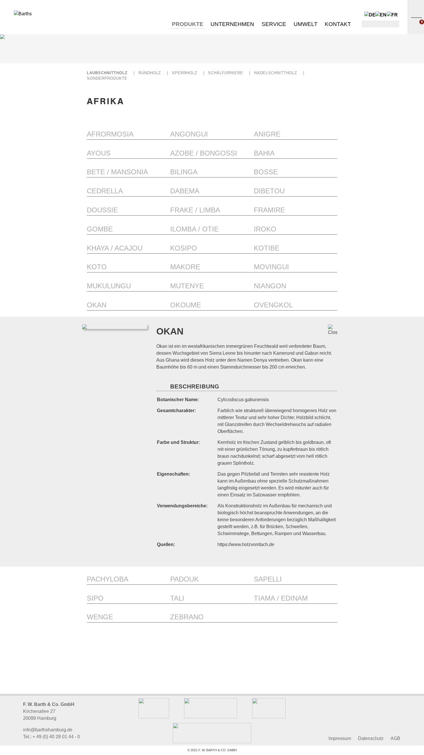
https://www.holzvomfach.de (245, 544)
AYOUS (98, 153)
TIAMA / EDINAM (281, 598)
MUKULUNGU (109, 286)
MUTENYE (187, 286)
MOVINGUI (271, 267)
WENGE (100, 617)
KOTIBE (266, 248)
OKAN (96, 305)
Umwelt (306, 24)
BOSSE (266, 172)
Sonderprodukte (107, 78)
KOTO (97, 267)
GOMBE (100, 229)
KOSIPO (183, 248)
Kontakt (338, 24)
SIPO (95, 598)
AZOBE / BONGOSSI (203, 153)
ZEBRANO (187, 617)
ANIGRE (267, 134)
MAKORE (185, 267)
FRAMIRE (269, 210)
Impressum (340, 738)
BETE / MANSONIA (117, 172)
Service (274, 24)
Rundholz (149, 73)
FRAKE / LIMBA (195, 210)
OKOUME (185, 305)
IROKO (265, 229)
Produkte (187, 24)
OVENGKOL (273, 305)
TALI (177, 598)
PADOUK (184, 579)
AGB (395, 738)
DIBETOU (269, 191)
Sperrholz (184, 73)
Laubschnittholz (107, 73)
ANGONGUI (189, 134)
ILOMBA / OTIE (194, 229)
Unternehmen (232, 24)
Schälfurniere (225, 73)
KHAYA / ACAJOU (114, 248)
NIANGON (270, 286)
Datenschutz (371, 738)
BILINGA (184, 172)
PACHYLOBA (107, 579)
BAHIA (264, 153)
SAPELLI (268, 579)
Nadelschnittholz (275, 73)
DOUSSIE (102, 210)
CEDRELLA (105, 191)
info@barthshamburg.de (47, 729)
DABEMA (184, 191)
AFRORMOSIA (110, 134)
